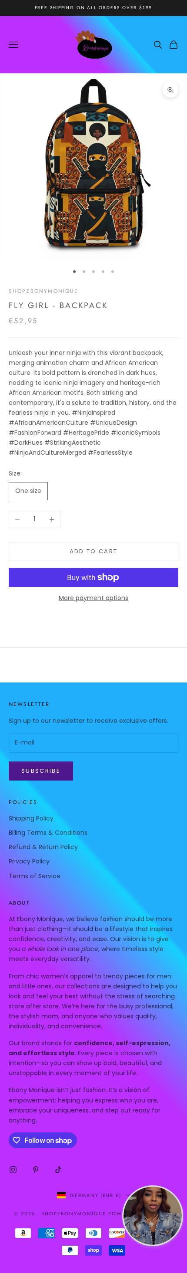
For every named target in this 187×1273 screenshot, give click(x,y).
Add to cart (94, 551)
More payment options (93, 598)
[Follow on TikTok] (58, 1169)
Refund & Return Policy (43, 847)
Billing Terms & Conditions (48, 832)
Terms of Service (34, 876)
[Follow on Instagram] (13, 1169)
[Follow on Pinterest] (35, 1169)
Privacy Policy (29, 861)
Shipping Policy (31, 818)
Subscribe (40, 771)
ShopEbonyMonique (44, 291)
